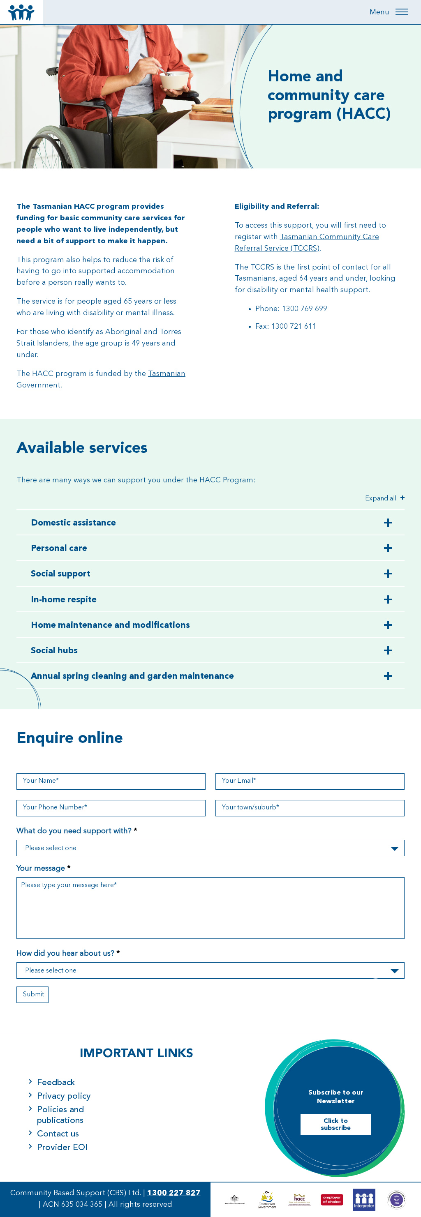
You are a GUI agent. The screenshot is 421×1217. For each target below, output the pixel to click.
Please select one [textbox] (50, 848)
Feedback (56, 1083)
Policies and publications (60, 1115)
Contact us (58, 1134)
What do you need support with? (76, 831)
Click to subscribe (336, 1125)
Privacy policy (64, 1096)
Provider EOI (62, 1147)
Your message (43, 868)
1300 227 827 (174, 1193)
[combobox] (210, 848)
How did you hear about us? (68, 953)
